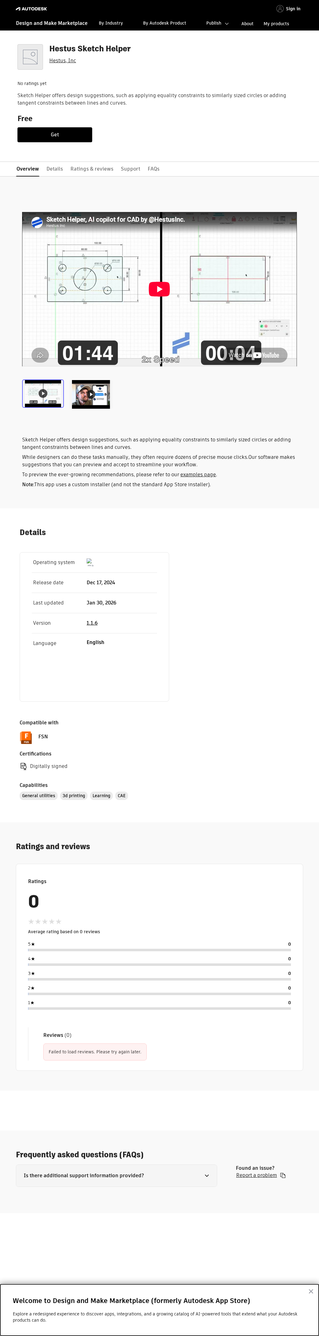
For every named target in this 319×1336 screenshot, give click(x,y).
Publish (213, 23)
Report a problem (256, 1175)
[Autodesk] (32, 9)
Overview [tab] (28, 168)
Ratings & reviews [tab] (91, 168)
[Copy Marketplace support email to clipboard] (283, 1175)
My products (276, 24)
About (247, 24)
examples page (198, 474)
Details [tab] (54, 168)
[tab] (44, 393)
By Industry (111, 23)
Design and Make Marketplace (52, 23)
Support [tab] (130, 168)
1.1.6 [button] (92, 623)
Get (55, 134)
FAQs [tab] (154, 168)
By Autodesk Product (164, 23)
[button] (116, 1176)
